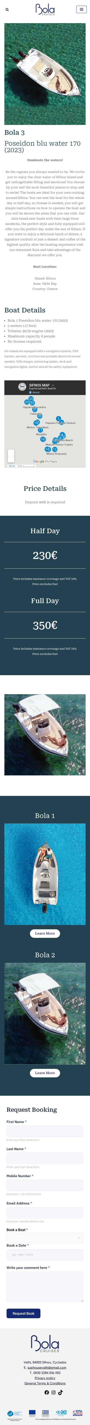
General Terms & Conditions (45, 1383)
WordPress (59, 1402)
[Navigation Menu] (81, 9)
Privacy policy (45, 1378)
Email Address (19, 1203)
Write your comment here (28, 1267)
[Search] (7, 9)
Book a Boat (17, 1230)
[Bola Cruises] (45, 9)
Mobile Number (20, 1176)
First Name (17, 1122)
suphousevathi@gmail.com (47, 1367)
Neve (26, 1402)
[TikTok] (60, 1394)
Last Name (16, 1149)
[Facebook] (46, 1394)
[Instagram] (53, 1394)
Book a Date (18, 1245)
